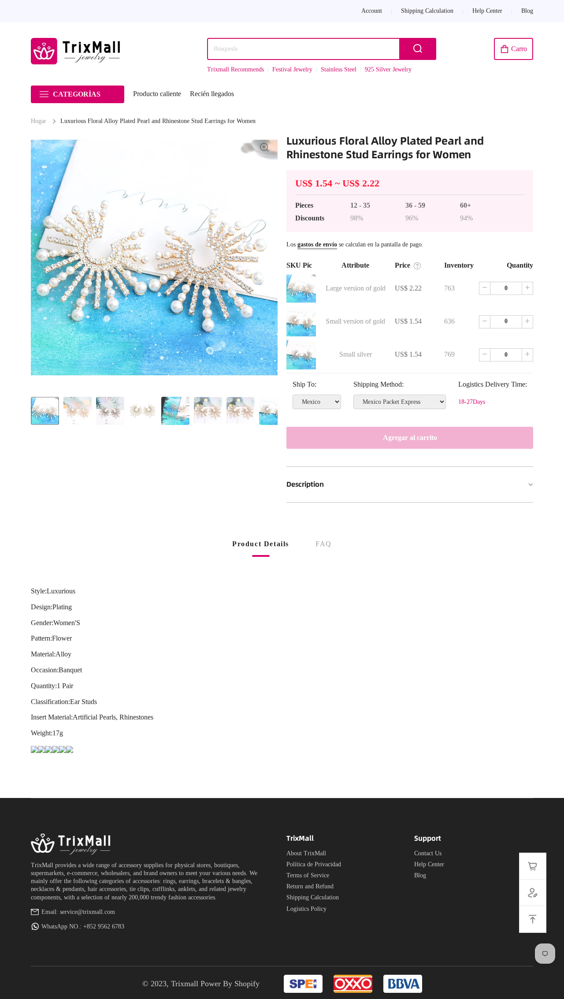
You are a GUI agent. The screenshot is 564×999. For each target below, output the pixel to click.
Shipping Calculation (312, 897)
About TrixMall (306, 853)
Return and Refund (310, 886)
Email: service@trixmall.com (78, 912)
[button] (513, 49)
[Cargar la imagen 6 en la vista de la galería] (208, 411)
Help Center (429, 864)
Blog (420, 875)
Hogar (38, 121)
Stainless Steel (338, 69)
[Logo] (77, 51)
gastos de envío (317, 244)
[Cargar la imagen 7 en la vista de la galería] (240, 411)
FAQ (323, 544)
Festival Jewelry (292, 69)
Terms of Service (307, 875)
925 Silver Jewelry (388, 69)
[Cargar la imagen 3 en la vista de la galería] (110, 411)
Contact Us (428, 853)
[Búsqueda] (417, 49)
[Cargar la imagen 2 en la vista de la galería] (77, 411)
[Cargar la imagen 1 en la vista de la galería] (45, 411)
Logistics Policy (306, 909)
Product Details (260, 544)
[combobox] (321, 49)
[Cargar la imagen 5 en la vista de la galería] (175, 411)
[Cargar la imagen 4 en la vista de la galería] (143, 411)
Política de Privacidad (313, 864)
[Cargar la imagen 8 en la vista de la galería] (273, 411)
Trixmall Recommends (235, 69)
